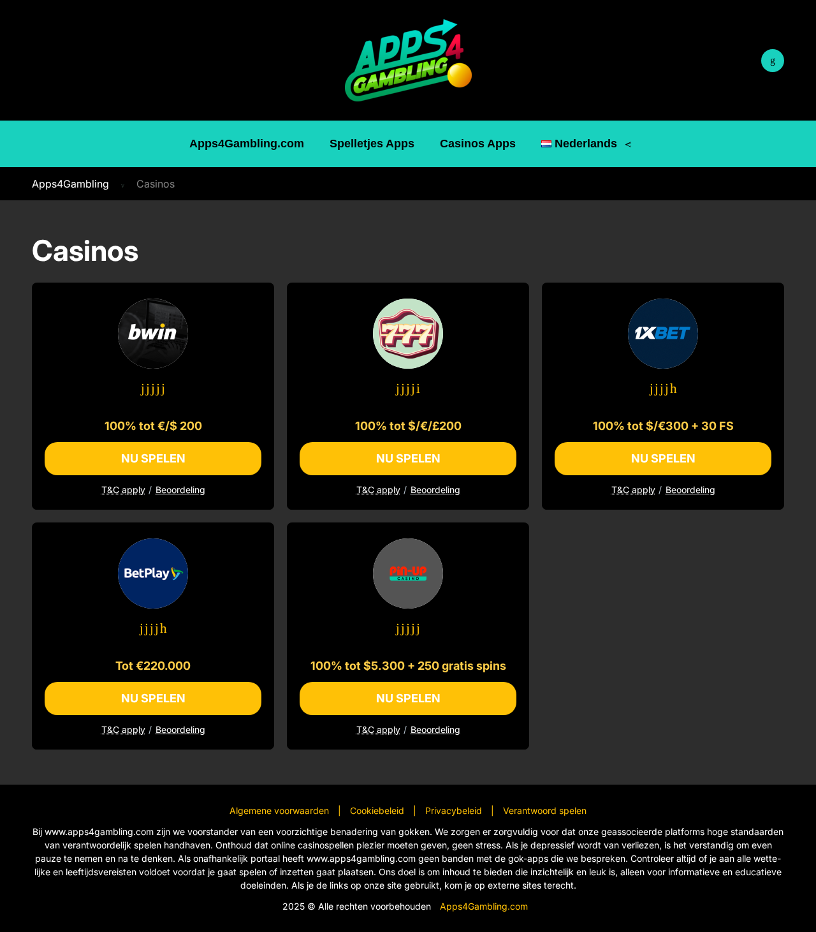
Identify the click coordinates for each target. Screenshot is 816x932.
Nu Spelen (153, 458)
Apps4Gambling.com (246, 143)
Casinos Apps (478, 143)
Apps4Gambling (70, 183)
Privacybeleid (453, 810)
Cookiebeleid (377, 810)
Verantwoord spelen (544, 810)
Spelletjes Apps (372, 143)
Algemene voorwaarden (279, 810)
